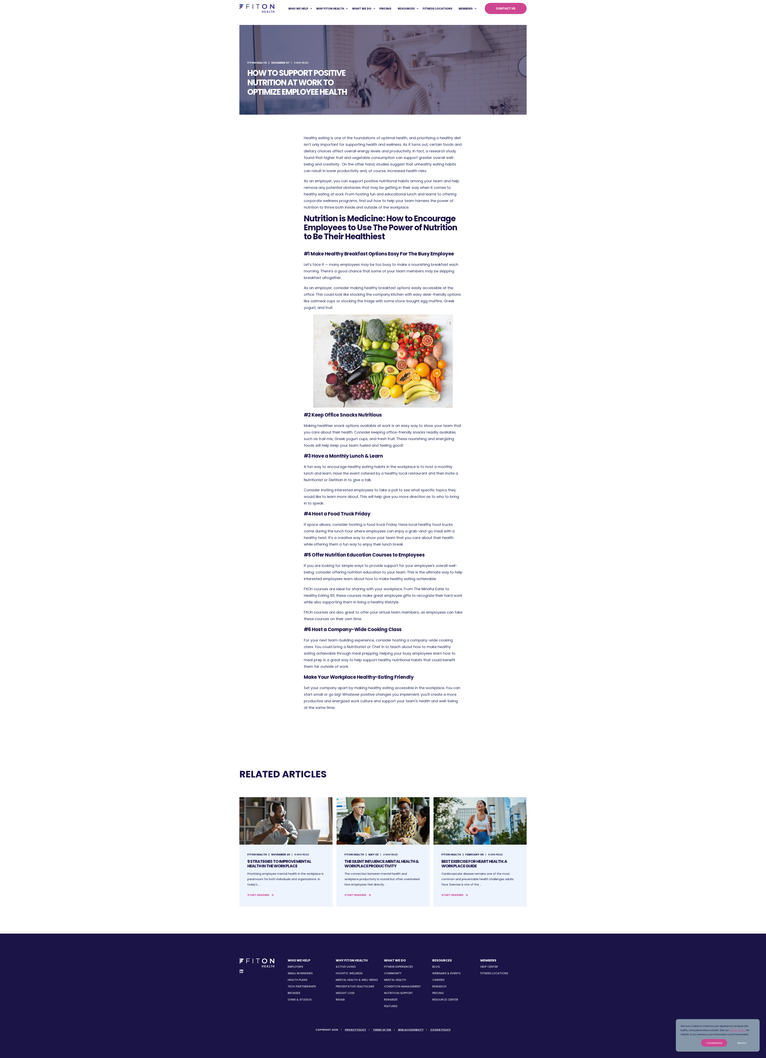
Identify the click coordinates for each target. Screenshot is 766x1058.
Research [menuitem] (439, 986)
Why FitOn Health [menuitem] (330, 9)
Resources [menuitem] (406, 9)
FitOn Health (257, 63)
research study (442, 151)
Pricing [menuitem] (438, 993)
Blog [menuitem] (436, 967)
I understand (714, 1043)
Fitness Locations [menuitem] (494, 973)
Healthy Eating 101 (319, 595)
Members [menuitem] (466, 9)
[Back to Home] (256, 8)
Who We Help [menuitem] (298, 9)
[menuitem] (311, 8)
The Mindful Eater (429, 588)
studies (382, 164)
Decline (741, 1043)
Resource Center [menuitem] (445, 1000)
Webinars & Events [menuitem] (446, 973)
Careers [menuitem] (438, 980)
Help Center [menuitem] (489, 967)
